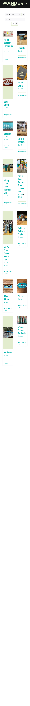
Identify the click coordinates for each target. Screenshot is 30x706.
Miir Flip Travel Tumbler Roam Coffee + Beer (21, 183)
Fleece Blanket (20, 84)
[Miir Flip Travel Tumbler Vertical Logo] (8, 227)
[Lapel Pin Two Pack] (22, 129)
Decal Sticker (6, 103)
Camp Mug (21, 48)
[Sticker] (22, 286)
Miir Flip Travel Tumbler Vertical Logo (7, 253)
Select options (6, 58)
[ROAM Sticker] (8, 286)
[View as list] (16, 23)
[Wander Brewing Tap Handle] (22, 320)
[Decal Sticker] (8, 82)
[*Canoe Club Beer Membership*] (8, 34)
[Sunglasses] (8, 332)
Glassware (7, 134)
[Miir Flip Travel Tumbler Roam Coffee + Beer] (22, 166)
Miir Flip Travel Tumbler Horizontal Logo (7, 187)
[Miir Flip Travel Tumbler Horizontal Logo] (8, 168)
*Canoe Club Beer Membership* (8, 43)
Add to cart (20, 58)
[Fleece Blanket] (22, 72)
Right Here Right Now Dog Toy (21, 231)
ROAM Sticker (6, 298)
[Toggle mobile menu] (27, 3)
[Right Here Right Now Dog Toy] (22, 218)
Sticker (20, 296)
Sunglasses (8, 352)
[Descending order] (23, 14)
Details (10, 58)
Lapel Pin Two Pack (21, 140)
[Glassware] (8, 126)
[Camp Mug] (22, 38)
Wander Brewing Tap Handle (22, 330)
